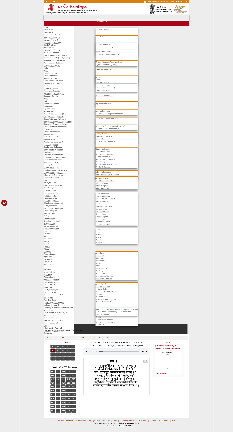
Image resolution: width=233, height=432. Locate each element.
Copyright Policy (94, 421)
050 (73, 406)
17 (58, 359)
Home (49, 338)
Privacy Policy (80, 421)
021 (52, 387)
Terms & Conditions (65, 421)
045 (73, 402)
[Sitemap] (57, 1)
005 (73, 371)
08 (63, 351)
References (162, 373)
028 (63, 391)
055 (73, 410)
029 (68, 391)
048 (63, 406)
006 (52, 375)
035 (73, 395)
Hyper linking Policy (109, 421)
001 (52, 371)
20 (73, 359)
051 (52, 410)
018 (63, 383)
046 (52, 406)
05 (73, 347)
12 (57, 355)
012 (57, 379)
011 (52, 379)
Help (173, 421)
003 (63, 371)
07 (58, 351)
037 (58, 398)
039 (68, 398)
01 (53, 347)
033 (63, 395)
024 (68, 387)
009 (68, 375)
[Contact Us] (54, 1)
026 (52, 391)
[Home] (46, 1)
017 (58, 383)
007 (58, 375)
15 (72, 355)
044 (68, 402)
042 (58, 402)
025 (73, 387)
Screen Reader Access (167, 1)
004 (68, 371)
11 (53, 355)
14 (67, 355)
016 (52, 383)
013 (63, 379)
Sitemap (153, 421)
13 (62, 355)
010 (73, 375)
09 (68, 351)
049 (68, 406)
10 (73, 351)
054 (68, 410)
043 (63, 402)
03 (63, 347)
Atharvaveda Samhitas (71, 338)
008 (63, 375)
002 (58, 371)
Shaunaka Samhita (90, 338)
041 (52, 402)
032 (58, 395)
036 (52, 398)
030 (73, 391)
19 (68, 359)
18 (63, 359)
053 (63, 410)
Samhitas (57, 338)
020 (73, 383)
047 (58, 406)
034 (68, 395)
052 (58, 410)
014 (68, 379)
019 (68, 383)
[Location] (50, 1)
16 (53, 359)
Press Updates (163, 421)
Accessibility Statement (128, 421)
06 (53, 351)
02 (58, 347)
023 (63, 387)
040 (73, 398)
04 (68, 347)
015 (73, 379)
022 (58, 387)
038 (63, 398)
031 (52, 395)
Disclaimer (143, 421)
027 (58, 391)
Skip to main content (153, 1)
